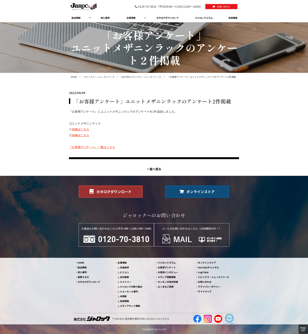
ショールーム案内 (129, 291)
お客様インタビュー (168, 272)
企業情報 (131, 17)
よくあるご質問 (166, 286)
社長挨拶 (124, 267)
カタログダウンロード (167, 17)
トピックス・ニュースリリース (99, 76)
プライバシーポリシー (209, 286)
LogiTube (203, 272)
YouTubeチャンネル (208, 267)
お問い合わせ (223, 6)
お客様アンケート (167, 267)
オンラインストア (200, 191)
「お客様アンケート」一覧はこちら (92, 147)
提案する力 (83, 277)
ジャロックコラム (204, 17)
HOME (74, 76)
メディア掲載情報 (167, 277)
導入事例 (105, 17)
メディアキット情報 (130, 305)
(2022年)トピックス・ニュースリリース (141, 76)
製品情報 (76, 17)
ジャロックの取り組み (131, 286)
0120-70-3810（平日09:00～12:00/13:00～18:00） (170, 6)
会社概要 (124, 277)
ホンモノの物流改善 (168, 281)
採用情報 (232, 17)
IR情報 (123, 296)
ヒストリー (125, 281)
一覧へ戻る (154, 169)
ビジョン (124, 272)
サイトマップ (204, 291)
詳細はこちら (80, 129)
